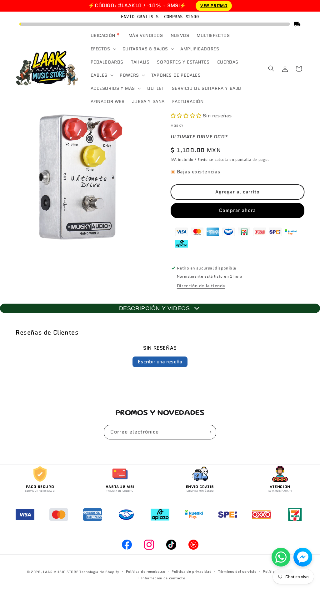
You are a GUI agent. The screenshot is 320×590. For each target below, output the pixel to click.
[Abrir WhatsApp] (281, 557)
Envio (203, 159)
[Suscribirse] (209, 432)
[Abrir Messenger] (302, 557)
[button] (103, 48)
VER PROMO (213, 6)
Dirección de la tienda (201, 286)
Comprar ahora (237, 210)
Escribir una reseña (160, 361)
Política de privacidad (192, 571)
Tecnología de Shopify (99, 571)
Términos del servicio (237, 571)
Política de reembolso (145, 571)
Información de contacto (163, 578)
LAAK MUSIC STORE (60, 571)
